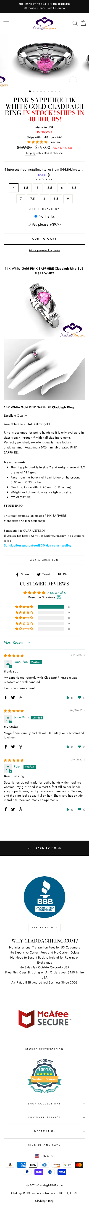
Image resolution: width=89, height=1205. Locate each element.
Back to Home (47, 848)
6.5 (73, 187)
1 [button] (30, 91)
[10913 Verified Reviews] (44, 1094)
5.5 (49, 187)
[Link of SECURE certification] (44, 1018)
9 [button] (60, 92)
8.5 (56, 198)
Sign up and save (44, 1145)
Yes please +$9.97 (46, 224)
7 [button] (52, 92)
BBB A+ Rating (44, 927)
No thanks (47, 216)
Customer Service (44, 1117)
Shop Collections (44, 1103)
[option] (44, 6)
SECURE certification (44, 1049)
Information (44, 1131)
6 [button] (49, 92)
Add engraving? (44, 209)
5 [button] (45, 92)
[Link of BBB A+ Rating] (44, 897)
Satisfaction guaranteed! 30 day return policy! (38, 545)
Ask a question (44, 560)
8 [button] (56, 92)
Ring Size (44, 179)
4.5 (25, 187)
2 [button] (34, 92)
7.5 (32, 198)
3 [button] (38, 92)
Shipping (30, 153)
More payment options (44, 250)
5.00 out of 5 (56, 592)
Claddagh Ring (44, 1201)
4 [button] (41, 92)
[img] (14, 655)
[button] (37, 142)
